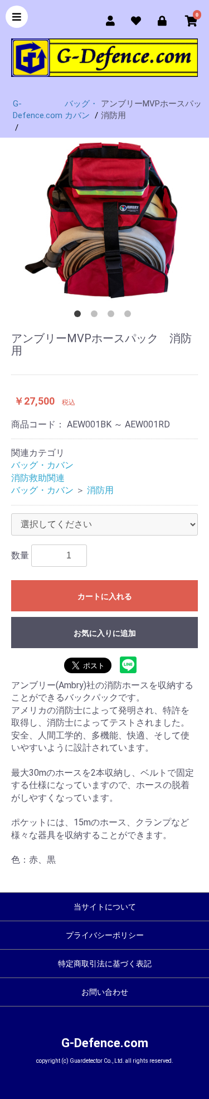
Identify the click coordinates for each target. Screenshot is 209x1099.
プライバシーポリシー (105, 935)
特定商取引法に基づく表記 (105, 963)
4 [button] (129, 316)
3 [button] (113, 316)
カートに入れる (104, 596)
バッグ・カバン (42, 465)
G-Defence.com (104, 1043)
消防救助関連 (38, 478)
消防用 (100, 490)
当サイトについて (105, 906)
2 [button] (96, 316)
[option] (104, 220)
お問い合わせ (104, 992)
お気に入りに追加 (105, 633)
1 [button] (79, 316)
